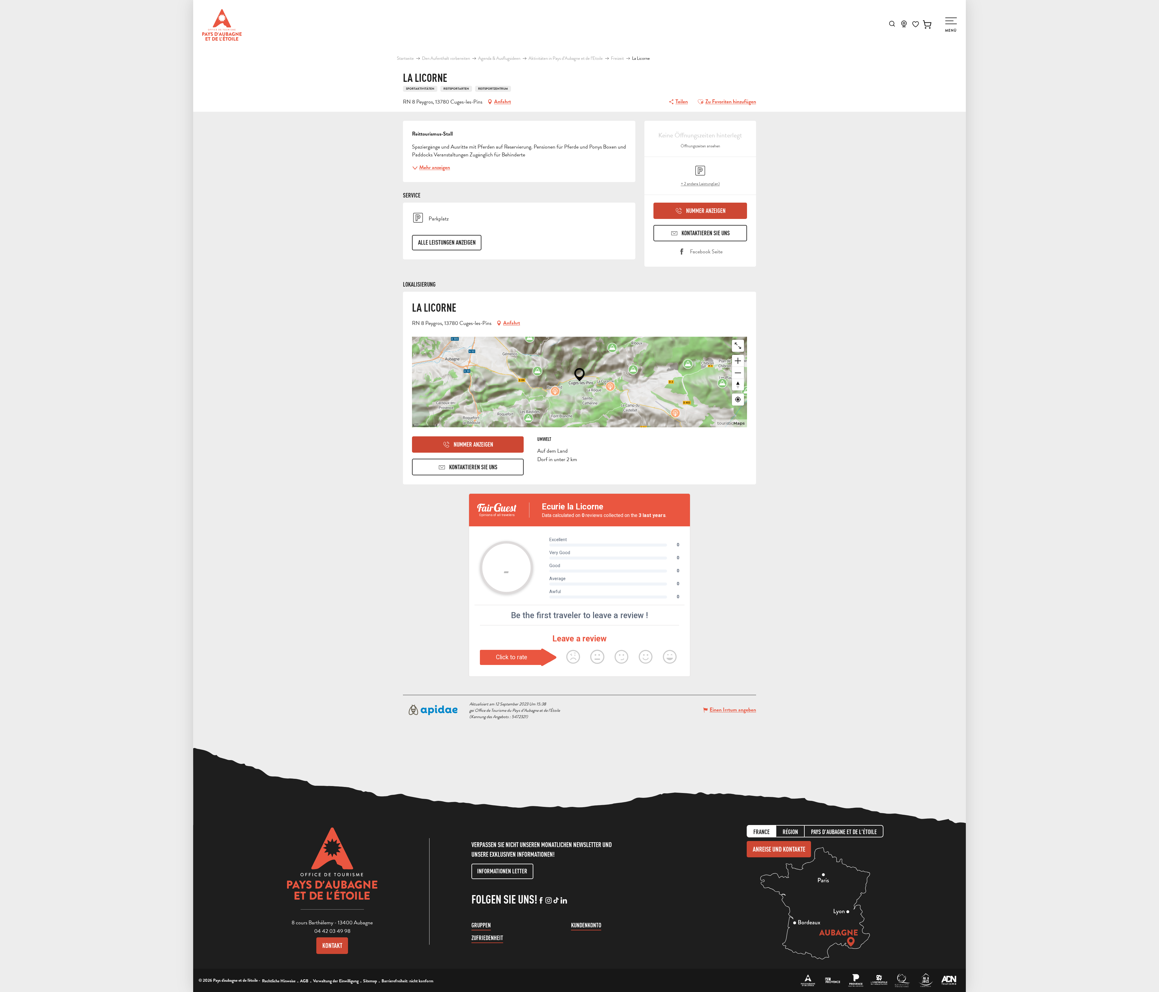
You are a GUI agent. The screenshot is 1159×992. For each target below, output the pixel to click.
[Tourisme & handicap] (925, 980)
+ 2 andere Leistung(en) (700, 184)
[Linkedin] (563, 901)
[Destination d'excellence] (902, 980)
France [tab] (761, 831)
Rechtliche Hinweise (278, 981)
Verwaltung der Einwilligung (336, 981)
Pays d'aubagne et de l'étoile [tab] (844, 831)
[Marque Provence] (855, 980)
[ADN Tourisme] (948, 980)
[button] (892, 23)
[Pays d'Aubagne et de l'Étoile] (222, 25)
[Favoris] (915, 24)
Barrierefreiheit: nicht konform (407, 981)
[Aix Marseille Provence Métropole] (879, 980)
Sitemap (370, 981)
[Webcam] (904, 25)
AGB (304, 981)
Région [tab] (790, 831)
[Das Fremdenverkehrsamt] (808, 980)
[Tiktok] (556, 901)
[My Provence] (832, 980)
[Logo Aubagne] (332, 868)
